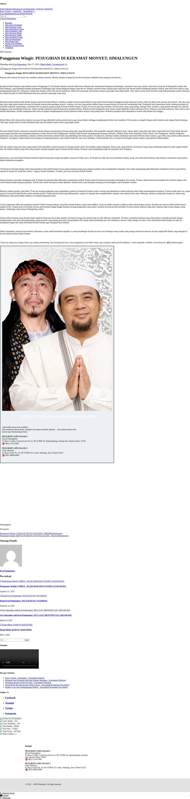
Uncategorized (58, 64)
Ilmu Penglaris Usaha (14, 37)
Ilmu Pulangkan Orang (14, 29)
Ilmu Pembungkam (13, 39)
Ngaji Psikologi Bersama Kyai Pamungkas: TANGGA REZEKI (26, 9)
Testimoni (9, 48)
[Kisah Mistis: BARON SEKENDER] (16, 625)
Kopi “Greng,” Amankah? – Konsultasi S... (17, 11)
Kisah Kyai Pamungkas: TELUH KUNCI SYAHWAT (23, 601)
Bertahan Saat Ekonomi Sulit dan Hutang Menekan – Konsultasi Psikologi (35, 680)
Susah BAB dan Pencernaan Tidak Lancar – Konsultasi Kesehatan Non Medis (37, 685)
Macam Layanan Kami (14, 45)
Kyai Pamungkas (19, 64)
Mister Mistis (45, 64)
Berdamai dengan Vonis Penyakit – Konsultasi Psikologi (28, 683)
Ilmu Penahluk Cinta (13, 31)
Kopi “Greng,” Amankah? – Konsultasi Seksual (24, 678)
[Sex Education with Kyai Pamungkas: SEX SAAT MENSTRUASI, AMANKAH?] (35, 610)
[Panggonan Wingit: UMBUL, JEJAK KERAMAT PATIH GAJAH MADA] (32, 581)
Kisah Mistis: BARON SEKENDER (16, 630)
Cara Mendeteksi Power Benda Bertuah (16, 13)
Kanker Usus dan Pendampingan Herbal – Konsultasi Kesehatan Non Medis (36, 687)
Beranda (8, 23)
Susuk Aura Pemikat (13, 43)
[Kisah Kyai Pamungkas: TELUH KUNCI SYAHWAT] (23, 596)
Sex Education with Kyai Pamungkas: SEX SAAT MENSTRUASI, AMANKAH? (36, 615)
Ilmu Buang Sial (11, 41)
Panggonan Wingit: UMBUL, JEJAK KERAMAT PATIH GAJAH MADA (33, 586)
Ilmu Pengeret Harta (13, 33)
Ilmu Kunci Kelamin (13, 25)
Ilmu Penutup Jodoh (13, 35)
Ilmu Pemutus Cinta (13, 27)
